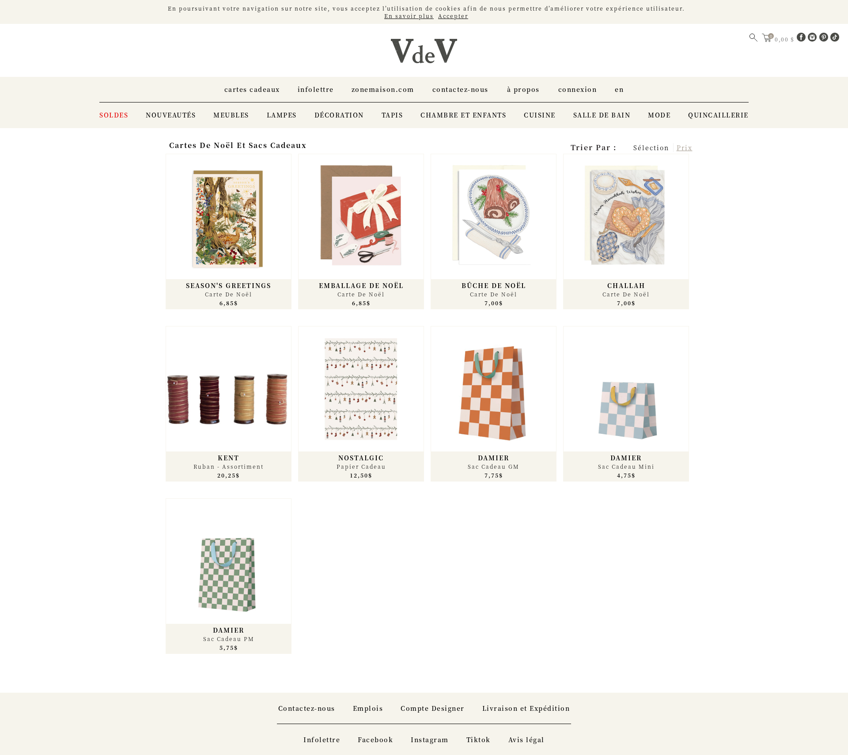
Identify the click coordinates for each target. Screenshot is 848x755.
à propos (523, 89)
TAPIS (392, 114)
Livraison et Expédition (526, 708)
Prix (685, 147)
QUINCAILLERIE (718, 114)
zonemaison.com (383, 89)
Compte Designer (433, 708)
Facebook (375, 739)
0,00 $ (785, 39)
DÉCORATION (339, 114)
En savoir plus (409, 15)
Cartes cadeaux (252, 89)
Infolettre (316, 89)
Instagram (430, 739)
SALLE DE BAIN (602, 114)
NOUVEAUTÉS (171, 114)
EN (619, 89)
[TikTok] (834, 38)
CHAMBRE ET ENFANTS (463, 114)
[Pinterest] (825, 38)
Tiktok (478, 739)
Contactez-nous (460, 89)
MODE (659, 114)
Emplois (368, 708)
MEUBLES (231, 114)
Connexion (577, 89)
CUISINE (540, 114)
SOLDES (113, 114)
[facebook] (802, 38)
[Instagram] (813, 38)
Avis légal (526, 739)
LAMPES (282, 114)
